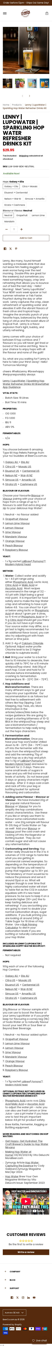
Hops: (6, 444)
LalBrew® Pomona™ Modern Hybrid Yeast (24, 1083)
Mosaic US (24, 466)
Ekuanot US (12, 471)
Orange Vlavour (15, 541)
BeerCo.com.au (10, 1319)
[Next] (29, 96)
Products (17, 104)
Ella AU (25, 462)
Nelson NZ (11, 475)
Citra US (10, 466)
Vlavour (23, 490)
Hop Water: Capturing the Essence (22, 1164)
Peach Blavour (14, 545)
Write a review (26, 1252)
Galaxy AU (12, 462)
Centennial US (30, 471)
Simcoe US (11, 480)
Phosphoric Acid (23, 582)
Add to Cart (26, 238)
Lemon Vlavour (14, 528)
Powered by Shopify (12, 1324)
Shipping (23, 155)
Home (6, 104)
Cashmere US (28, 484)
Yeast (6, 556)
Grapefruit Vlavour (16, 519)
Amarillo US (29, 480)
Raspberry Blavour (16, 550)
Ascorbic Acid (13, 588)
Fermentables (11, 433)
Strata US (11, 484)
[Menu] (5, 13)
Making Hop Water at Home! (18, 1153)
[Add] (21, 229)
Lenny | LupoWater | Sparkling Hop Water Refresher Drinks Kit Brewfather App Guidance (26, 384)
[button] (47, 13)
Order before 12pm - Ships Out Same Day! (26, 2)
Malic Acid (28, 585)
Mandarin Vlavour (16, 536)
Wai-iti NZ (26, 475)
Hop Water (12, 1176)
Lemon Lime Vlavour (17, 523)
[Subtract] (6, 229)
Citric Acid (11, 585)
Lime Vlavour (13, 532)
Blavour (8, 490)
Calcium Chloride (32, 643)
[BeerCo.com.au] (25, 13)
